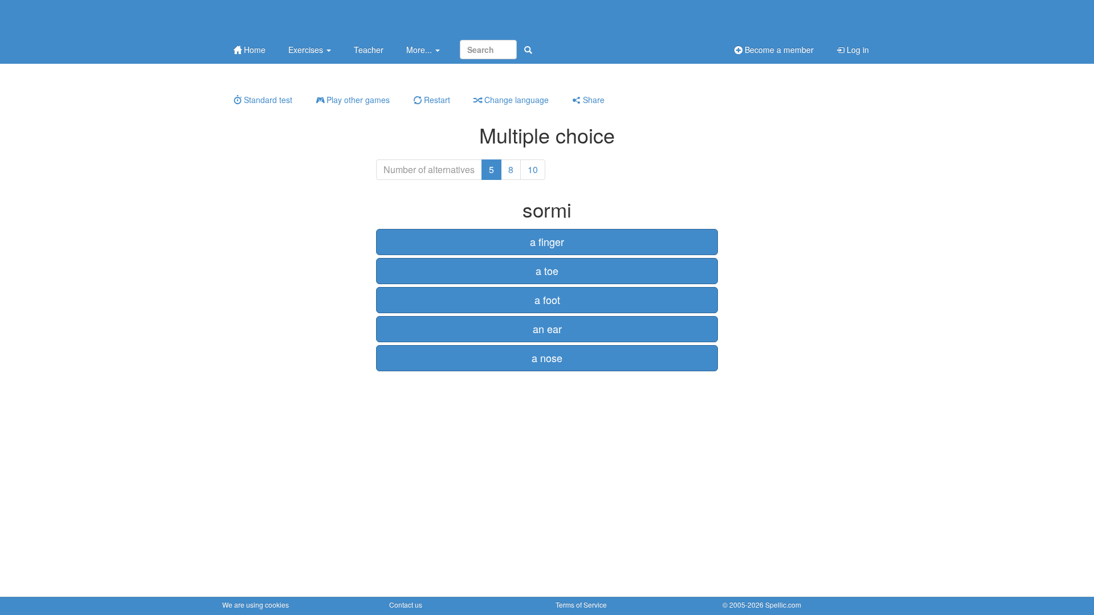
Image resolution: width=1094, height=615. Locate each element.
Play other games (357, 99)
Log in (856, 49)
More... (420, 49)
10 (533, 169)
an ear (547, 328)
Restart (436, 99)
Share (593, 99)
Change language (515, 99)
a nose (547, 357)
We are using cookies (255, 604)
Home (254, 49)
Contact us (405, 604)
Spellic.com (783, 604)
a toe (547, 270)
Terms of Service (581, 604)
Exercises (306, 49)
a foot (547, 299)
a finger (547, 241)
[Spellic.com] (282, 18)
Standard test (267, 99)
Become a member (778, 49)
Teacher (368, 49)
